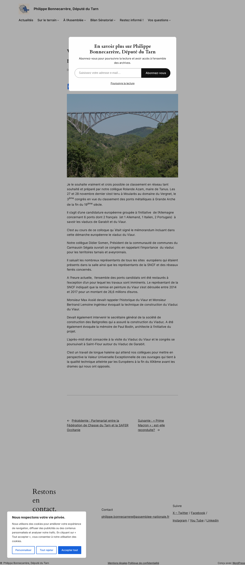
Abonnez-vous (156, 73)
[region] (46, 534)
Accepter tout (70, 550)
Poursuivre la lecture (123, 83)
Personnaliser (23, 550)
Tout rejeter (46, 550)
